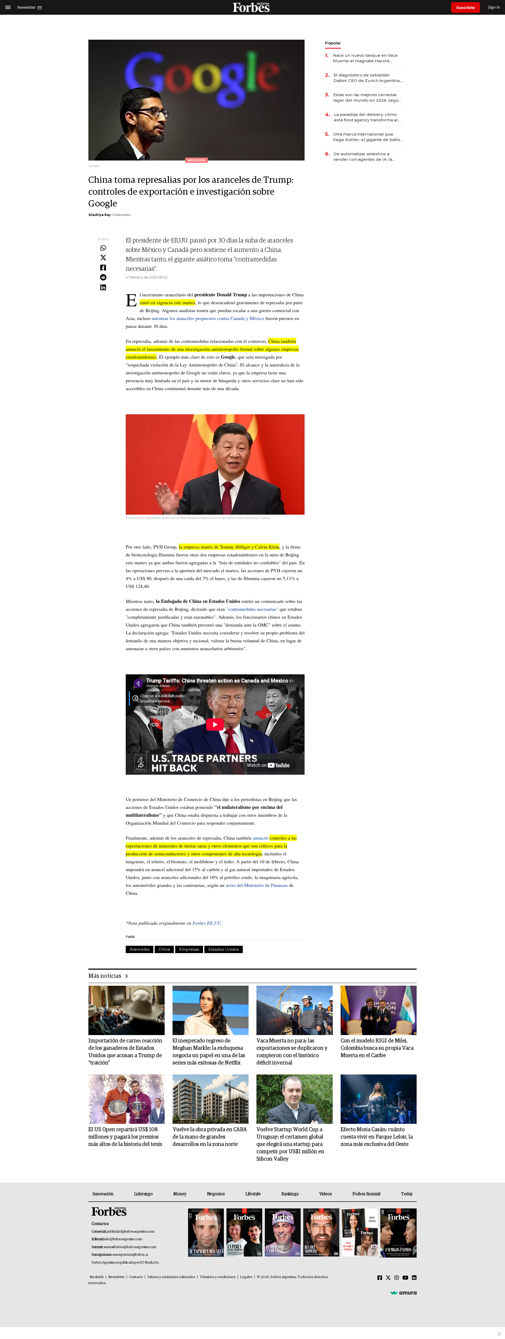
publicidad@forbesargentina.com (130, 1231)
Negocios (216, 1194)
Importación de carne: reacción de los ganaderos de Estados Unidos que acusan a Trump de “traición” (125, 1052)
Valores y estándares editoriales (171, 1277)
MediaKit (97, 1277)
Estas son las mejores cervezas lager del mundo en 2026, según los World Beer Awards (367, 97)
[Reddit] (103, 278)
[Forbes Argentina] (252, 7)
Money (179, 1194)
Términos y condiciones (218, 1277)
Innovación (103, 1194)
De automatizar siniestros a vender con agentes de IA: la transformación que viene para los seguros (368, 156)
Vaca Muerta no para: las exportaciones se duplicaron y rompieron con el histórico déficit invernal (291, 1052)
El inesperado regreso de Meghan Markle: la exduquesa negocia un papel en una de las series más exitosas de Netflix (209, 1052)
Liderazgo (143, 1194)
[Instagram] (396, 1278)
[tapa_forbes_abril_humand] (244, 1233)
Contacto (136, 1277)
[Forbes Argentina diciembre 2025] (321, 1233)
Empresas (189, 949)
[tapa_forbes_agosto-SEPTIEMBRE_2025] (398, 1233)
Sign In (494, 7)
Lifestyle (253, 1194)
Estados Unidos (223, 949)
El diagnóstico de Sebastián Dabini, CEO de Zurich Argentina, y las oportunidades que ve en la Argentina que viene (368, 78)
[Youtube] (405, 1278)
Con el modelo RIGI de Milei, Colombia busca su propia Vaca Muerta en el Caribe (377, 1048)
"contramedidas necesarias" (252, 609)
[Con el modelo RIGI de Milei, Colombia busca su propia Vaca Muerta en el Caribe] (379, 1010)
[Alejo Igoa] (283, 1233)
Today (406, 1194)
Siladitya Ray (99, 215)
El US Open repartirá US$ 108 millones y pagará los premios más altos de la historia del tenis (125, 1137)
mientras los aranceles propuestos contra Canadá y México (208, 318)
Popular (333, 42)
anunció (260, 838)
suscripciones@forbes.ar (130, 1255)
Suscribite (465, 7)
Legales (246, 1277)
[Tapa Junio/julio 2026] (206, 1233)
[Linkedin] (103, 288)
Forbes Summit (366, 1194)
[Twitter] (103, 258)
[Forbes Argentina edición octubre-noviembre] (360, 1233)
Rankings (290, 1194)
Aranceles (139, 949)
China (164, 949)
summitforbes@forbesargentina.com (130, 1247)
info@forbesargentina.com (123, 1239)
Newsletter (116, 1277)
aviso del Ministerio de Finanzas (257, 885)
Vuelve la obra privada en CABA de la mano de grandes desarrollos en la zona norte (210, 1137)
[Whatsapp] (103, 248)
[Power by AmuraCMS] (403, 1292)
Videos (325, 1194)
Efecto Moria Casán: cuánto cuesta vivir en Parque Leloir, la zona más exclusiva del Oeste (377, 1137)
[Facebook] (103, 268)
